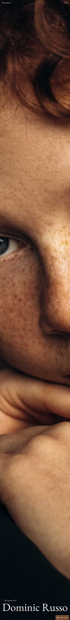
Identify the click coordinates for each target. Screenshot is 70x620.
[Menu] (66, 2)
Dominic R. (6, 2)
